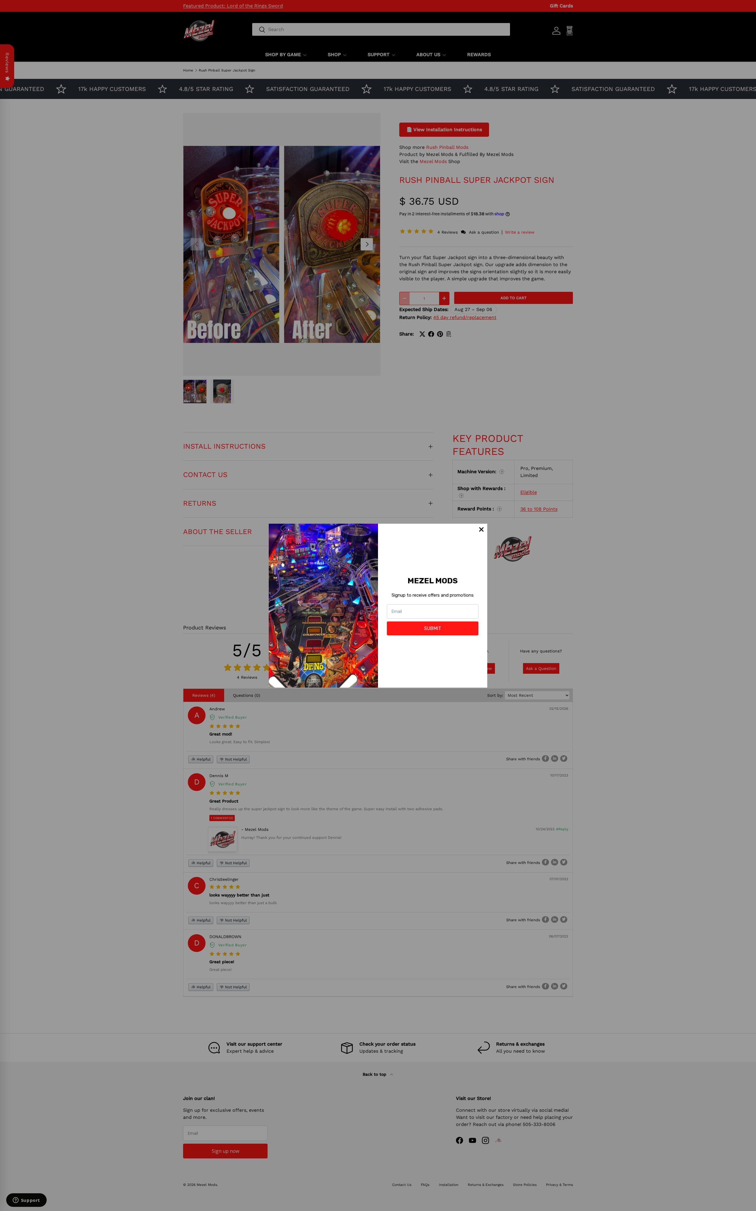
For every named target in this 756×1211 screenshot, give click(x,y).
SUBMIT (432, 628)
